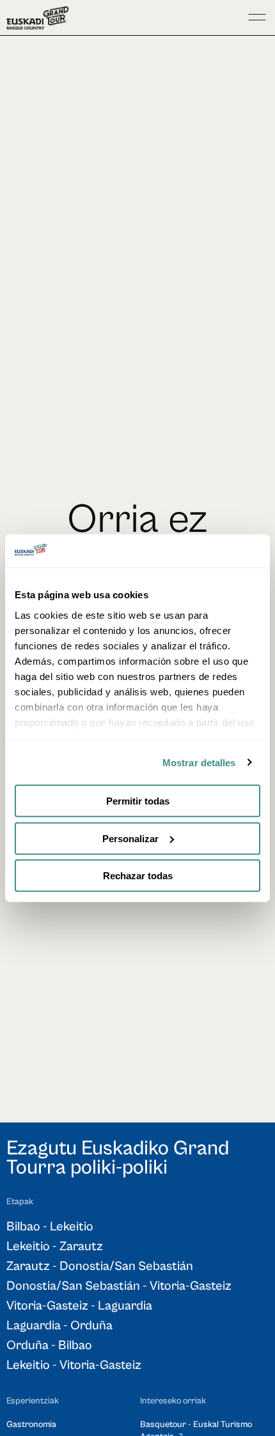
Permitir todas (137, 801)
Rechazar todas (138, 875)
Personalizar (130, 838)
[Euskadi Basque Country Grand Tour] (37, 18)
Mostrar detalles (199, 762)
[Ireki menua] (257, 17)
